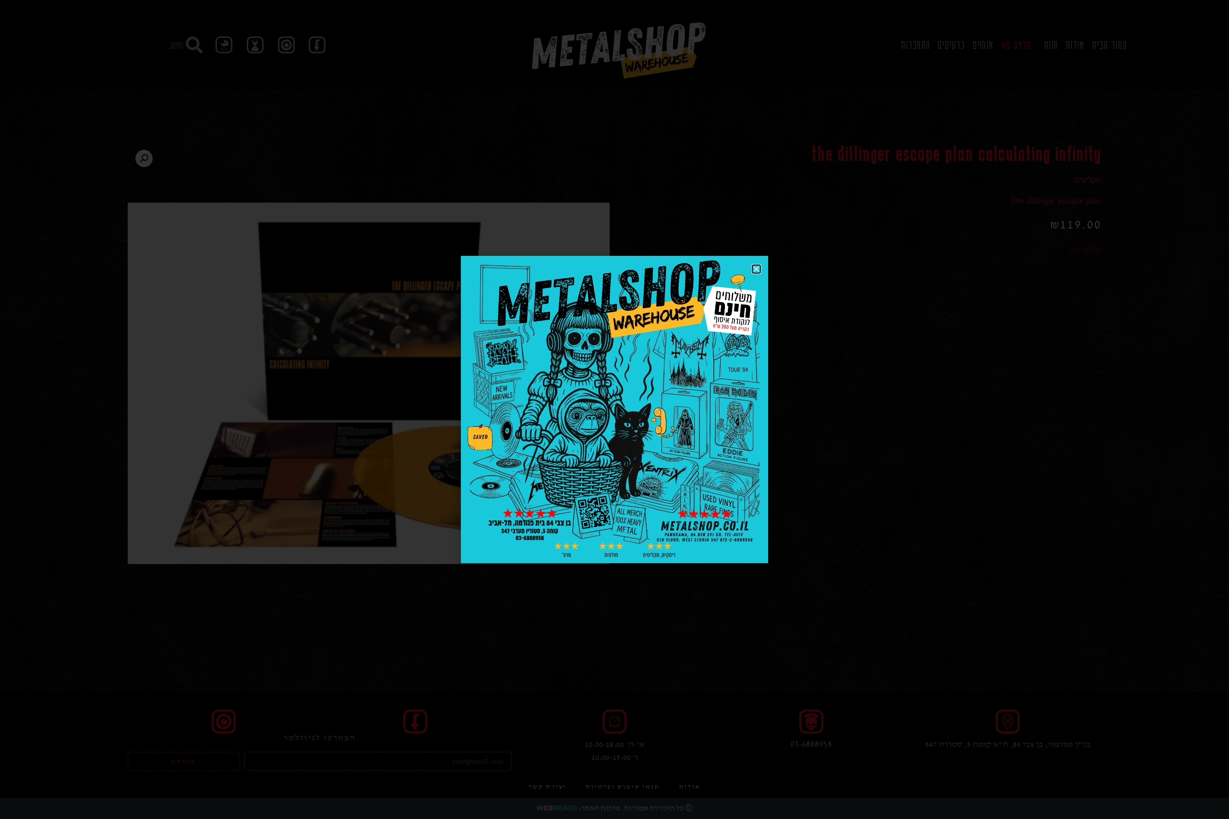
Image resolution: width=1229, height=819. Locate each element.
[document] (614, 409)
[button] (756, 269)
